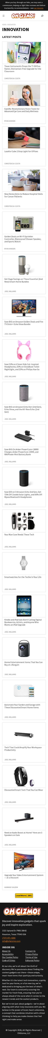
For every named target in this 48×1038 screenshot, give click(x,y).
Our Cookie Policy (10, 957)
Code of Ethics (8, 960)
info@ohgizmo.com (11, 941)
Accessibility (7, 954)
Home (4, 25)
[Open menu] (3, 15)
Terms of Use (31, 957)
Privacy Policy (31, 954)
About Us (6, 951)
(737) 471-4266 (8, 938)
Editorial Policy (32, 960)
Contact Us (30, 951)
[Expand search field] (42, 16)
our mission (38, 8)
